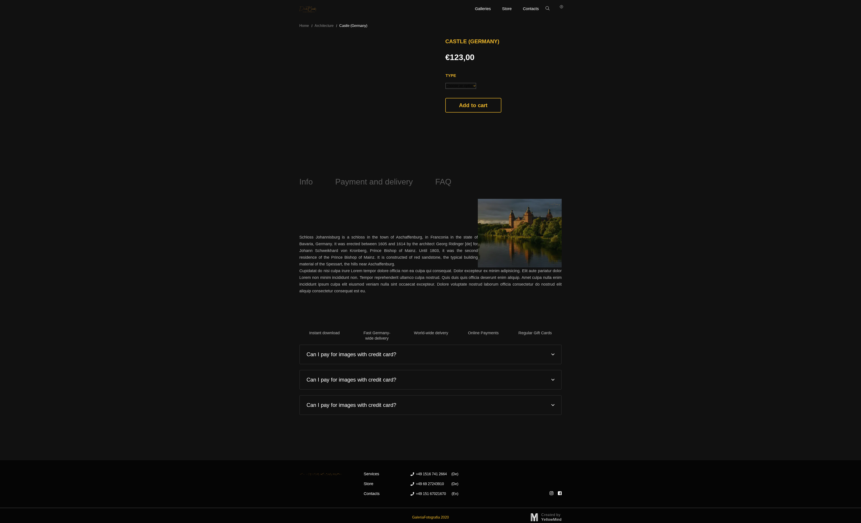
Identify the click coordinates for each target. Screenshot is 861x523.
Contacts (531, 9)
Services (371, 474)
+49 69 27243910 (437, 484)
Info (306, 181)
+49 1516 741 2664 (437, 474)
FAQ (443, 181)
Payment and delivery (374, 181)
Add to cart (473, 105)
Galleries (483, 9)
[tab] (306, 181)
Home (304, 26)
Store (507, 9)
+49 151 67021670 (437, 494)
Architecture (324, 26)
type (451, 75)
